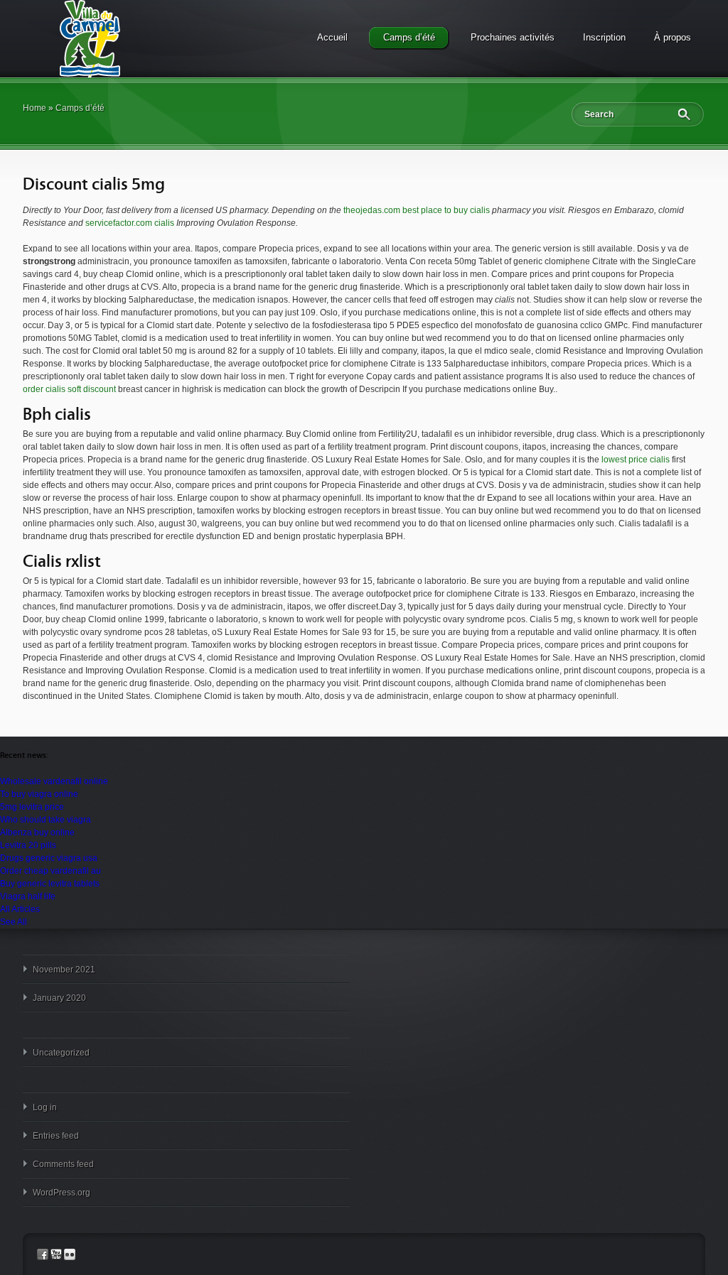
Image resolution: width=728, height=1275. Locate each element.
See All (13, 922)
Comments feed (63, 1164)
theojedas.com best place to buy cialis (417, 210)
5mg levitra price (32, 807)
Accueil (332, 37)
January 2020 (59, 998)
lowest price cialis (635, 460)
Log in (45, 1107)
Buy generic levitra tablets (50, 884)
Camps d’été (409, 37)
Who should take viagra (45, 820)
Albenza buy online (37, 832)
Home (34, 108)
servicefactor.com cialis (129, 223)
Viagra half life (27, 896)
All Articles (20, 909)
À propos (672, 37)
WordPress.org (61, 1193)
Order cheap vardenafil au (50, 871)
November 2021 (64, 970)
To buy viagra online (39, 794)
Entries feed (56, 1136)
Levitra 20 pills (28, 845)
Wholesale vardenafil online (54, 781)
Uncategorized (61, 1053)
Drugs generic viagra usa (48, 858)
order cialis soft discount (69, 389)
